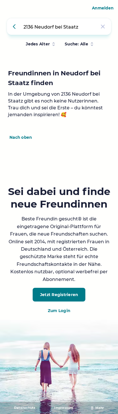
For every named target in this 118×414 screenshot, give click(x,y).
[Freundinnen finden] (15, 26)
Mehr (99, 408)
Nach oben (20, 137)
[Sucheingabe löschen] (103, 26)
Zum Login (59, 310)
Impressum (63, 408)
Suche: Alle (76, 44)
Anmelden (102, 8)
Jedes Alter (38, 44)
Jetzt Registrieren (59, 294)
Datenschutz (25, 408)
